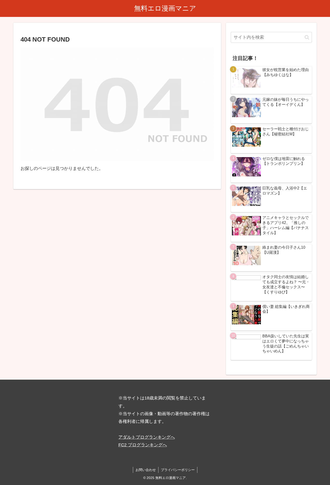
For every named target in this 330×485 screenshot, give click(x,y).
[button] (307, 37)
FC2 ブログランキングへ (142, 444)
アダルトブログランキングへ (146, 437)
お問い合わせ (146, 470)
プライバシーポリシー (178, 470)
